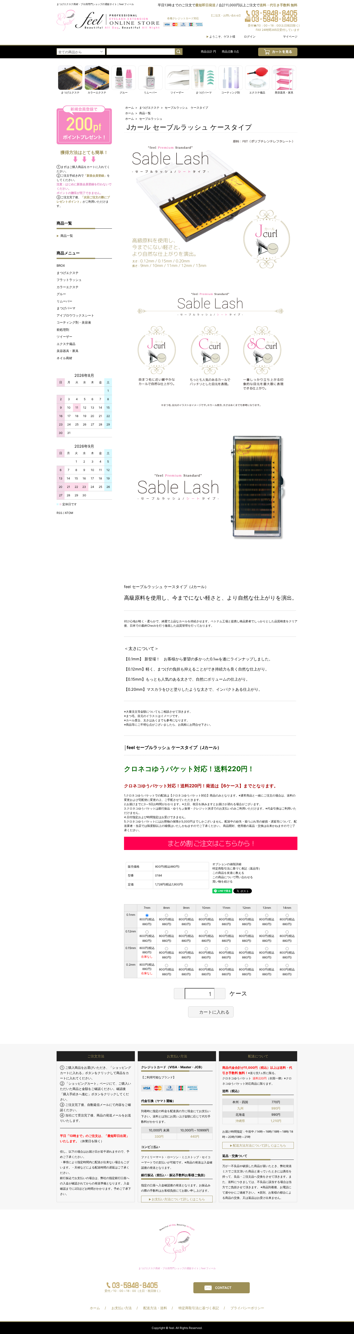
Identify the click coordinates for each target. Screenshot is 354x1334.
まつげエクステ (68, 273)
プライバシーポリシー (247, 1308)
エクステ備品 (66, 344)
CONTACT (223, 1288)
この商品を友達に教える (228, 873)
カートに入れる (214, 1012)
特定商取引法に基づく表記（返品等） (237, 868)
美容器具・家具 (68, 351)
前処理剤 (63, 330)
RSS (59, 513)
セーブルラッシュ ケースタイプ (186, 107)
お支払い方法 (121, 1308)
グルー (61, 294)
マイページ (290, 36)
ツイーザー (64, 336)
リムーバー (64, 301)
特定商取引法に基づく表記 (198, 1308)
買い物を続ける (222, 881)
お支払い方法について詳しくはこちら (177, 1199)
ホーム (129, 107)
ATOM (69, 513)
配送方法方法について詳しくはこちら (258, 1145)
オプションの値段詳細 (226, 864)
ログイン (250, 36)
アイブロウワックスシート (75, 315)
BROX (61, 265)
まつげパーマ (66, 308)
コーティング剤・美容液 (74, 322)
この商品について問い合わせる (232, 877)
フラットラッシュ (69, 280)
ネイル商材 (64, 358)
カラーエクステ (68, 287)
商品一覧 (65, 236)
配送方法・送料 (155, 1308)
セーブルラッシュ (150, 118)
